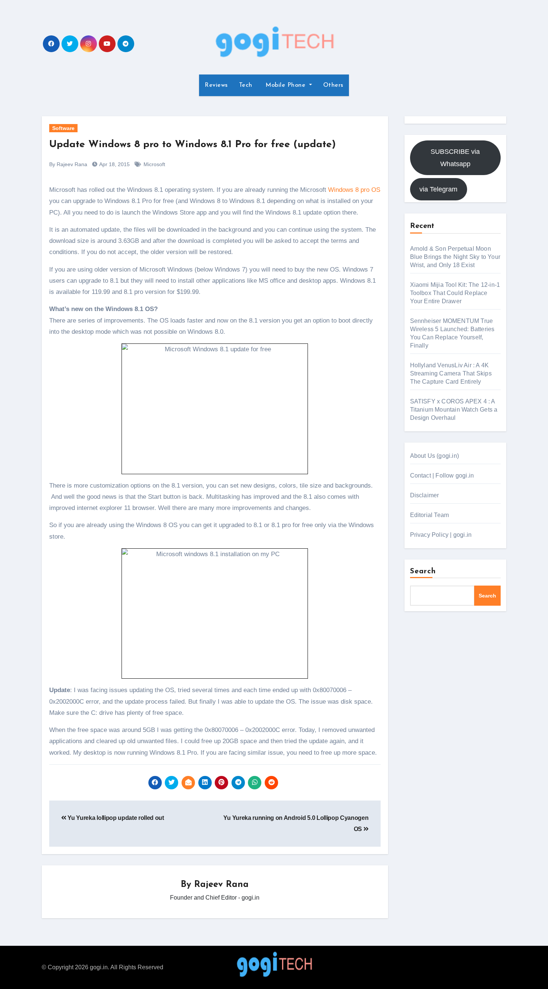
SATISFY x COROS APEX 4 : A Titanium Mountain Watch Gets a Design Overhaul (454, 409)
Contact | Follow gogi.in (442, 475)
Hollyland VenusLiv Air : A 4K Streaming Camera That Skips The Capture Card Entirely (451, 373)
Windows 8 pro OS (354, 189)
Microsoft (154, 164)
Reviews (216, 85)
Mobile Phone (286, 85)
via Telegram (438, 189)
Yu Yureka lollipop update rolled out (115, 818)
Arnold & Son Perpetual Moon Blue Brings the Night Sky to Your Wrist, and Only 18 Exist (455, 256)
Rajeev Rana (221, 884)
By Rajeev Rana (68, 164)
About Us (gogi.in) (434, 456)
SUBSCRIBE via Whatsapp (455, 157)
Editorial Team (429, 515)
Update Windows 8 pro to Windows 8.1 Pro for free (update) (192, 145)
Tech (245, 85)
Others (333, 85)
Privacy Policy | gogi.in (441, 535)
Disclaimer (424, 495)
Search (423, 571)
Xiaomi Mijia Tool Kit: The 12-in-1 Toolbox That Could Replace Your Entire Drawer (455, 293)
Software (63, 128)
